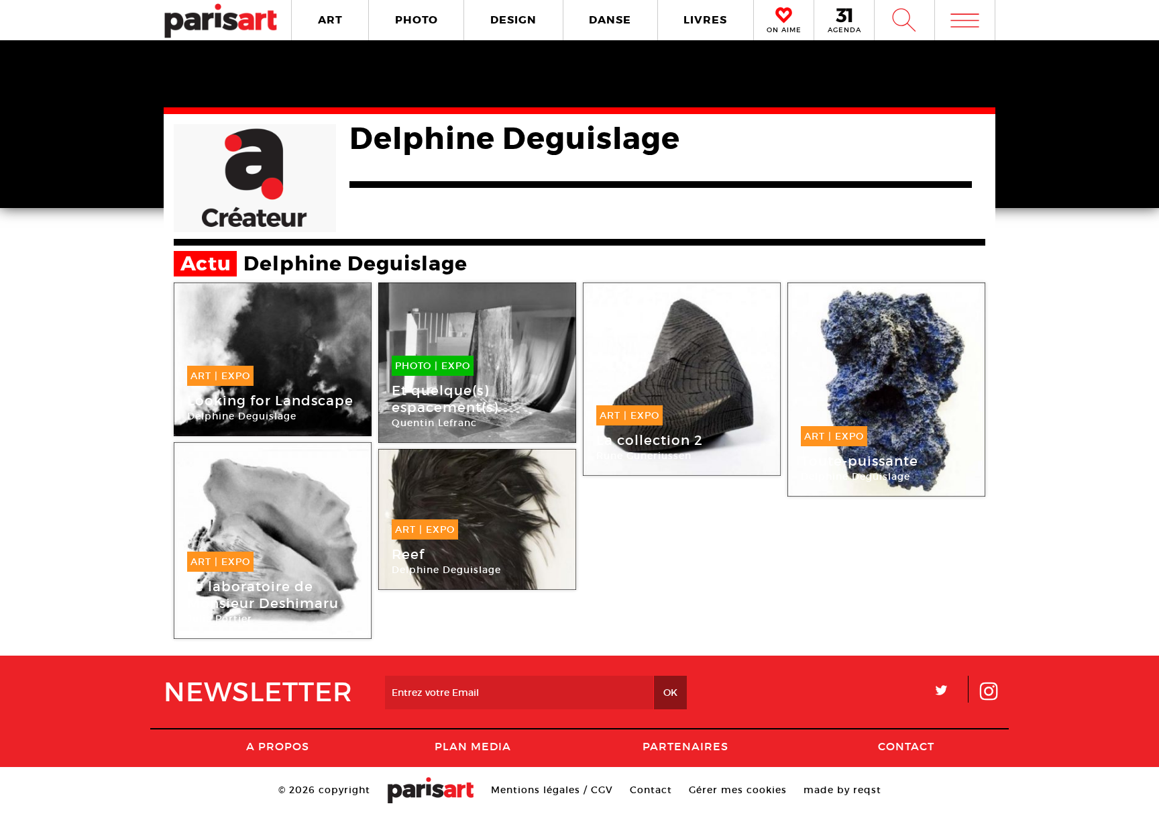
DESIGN (513, 20)
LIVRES (705, 20)
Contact (906, 746)
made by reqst (842, 790)
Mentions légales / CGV (552, 790)
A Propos (277, 746)
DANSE (610, 20)
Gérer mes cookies (738, 790)
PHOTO (416, 20)
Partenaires (685, 746)
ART (330, 20)
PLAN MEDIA (473, 746)
